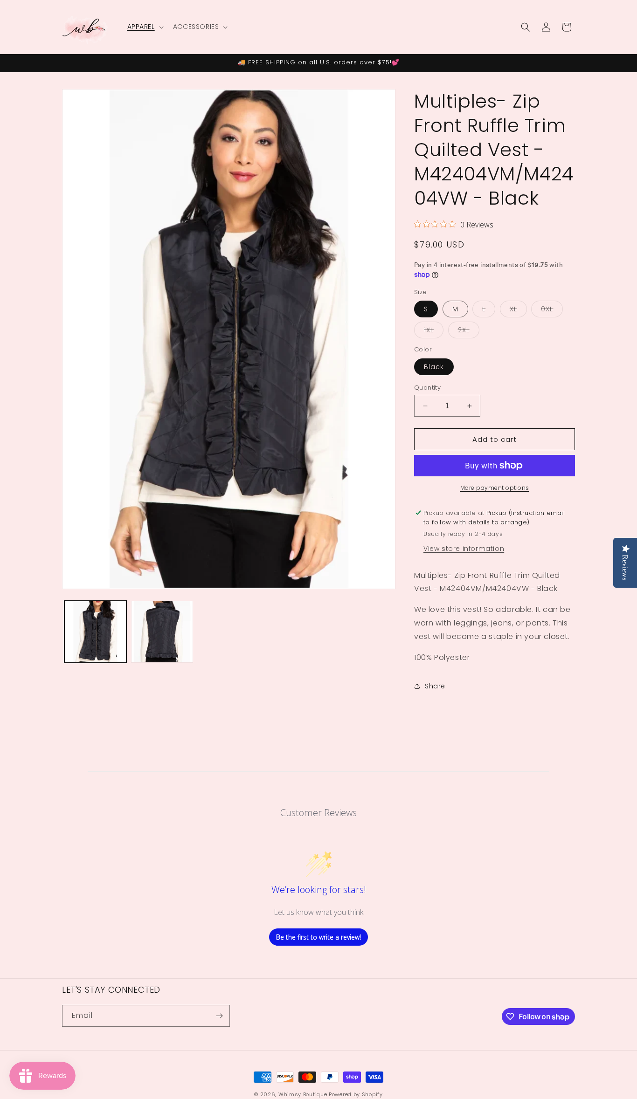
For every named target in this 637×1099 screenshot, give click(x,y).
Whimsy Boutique (302, 1094)
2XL (468, 331)
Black (434, 366)
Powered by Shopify (356, 1094)
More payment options (494, 488)
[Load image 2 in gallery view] (162, 632)
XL (518, 310)
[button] (144, 26)
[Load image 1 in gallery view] (95, 632)
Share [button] (435, 686)
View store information (463, 548)
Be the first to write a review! (318, 937)
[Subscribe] (219, 1016)
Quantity (427, 387)
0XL (552, 310)
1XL (433, 331)
